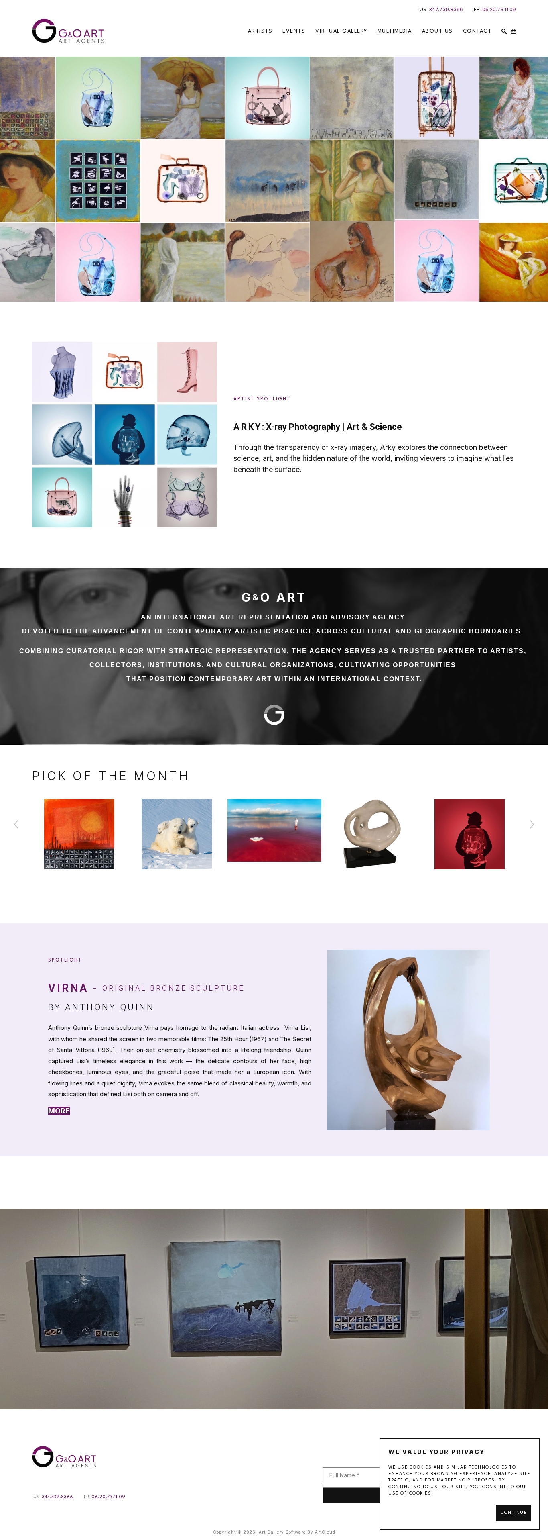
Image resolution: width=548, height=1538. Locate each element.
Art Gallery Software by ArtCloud (297, 1532)
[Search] (504, 31)
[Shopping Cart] (513, 31)
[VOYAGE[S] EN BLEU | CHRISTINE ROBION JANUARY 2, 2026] (274, 1309)
